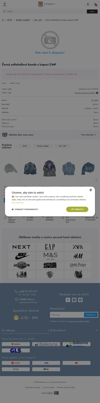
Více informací (18, 202)
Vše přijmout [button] (77, 209)
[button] (25, 209)
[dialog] (50, 201)
